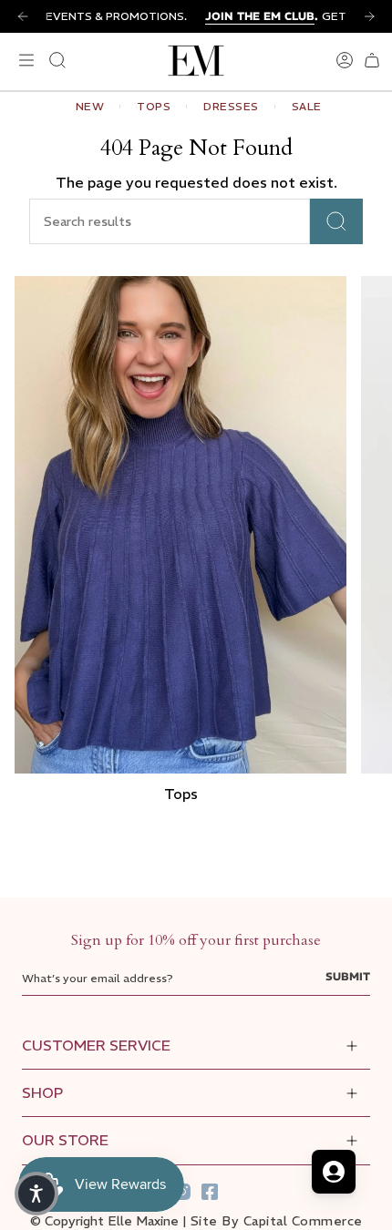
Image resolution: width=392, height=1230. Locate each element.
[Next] (369, 16)
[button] (36, 1193)
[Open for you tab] (334, 1172)
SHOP (42, 1092)
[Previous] (23, 16)
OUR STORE (65, 1140)
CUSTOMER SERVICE (96, 1045)
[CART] (372, 60)
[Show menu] (23, 60)
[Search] (336, 221)
